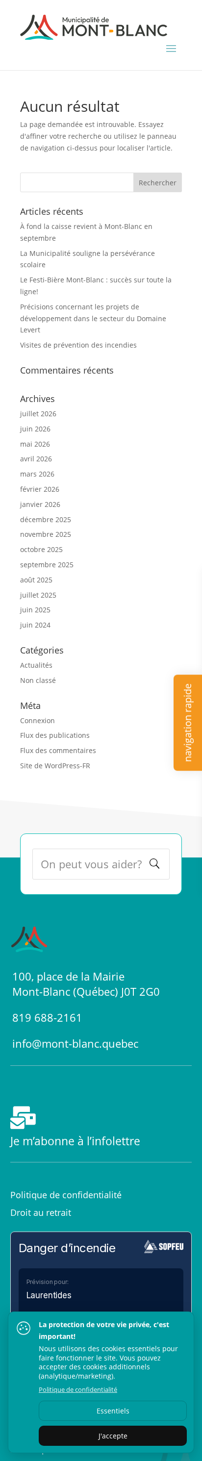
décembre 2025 (45, 519)
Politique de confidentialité (66, 1195)
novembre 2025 (45, 534)
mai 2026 (35, 444)
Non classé (38, 680)
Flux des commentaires (58, 750)
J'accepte (113, 1435)
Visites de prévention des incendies (78, 345)
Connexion (37, 720)
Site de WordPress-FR (55, 765)
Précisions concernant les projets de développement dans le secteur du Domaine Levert (93, 318)
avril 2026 (36, 458)
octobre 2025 (41, 549)
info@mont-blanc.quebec (75, 1043)
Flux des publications (55, 735)
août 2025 (36, 579)
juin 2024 (35, 625)
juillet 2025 (38, 595)
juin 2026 (35, 428)
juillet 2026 (38, 413)
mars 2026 (37, 474)
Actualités (36, 665)
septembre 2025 (47, 564)
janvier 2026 (40, 504)
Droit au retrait (40, 1212)
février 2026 (39, 489)
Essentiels (113, 1410)
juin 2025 (35, 609)
